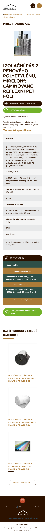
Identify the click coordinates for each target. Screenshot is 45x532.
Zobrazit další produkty (22, 482)
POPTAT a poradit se (17, 110)
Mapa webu (29, 507)
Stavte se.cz (18, 530)
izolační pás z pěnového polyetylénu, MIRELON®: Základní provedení (20, 466)
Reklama (21, 507)
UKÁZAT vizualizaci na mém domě (22, 103)
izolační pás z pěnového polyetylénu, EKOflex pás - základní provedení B (22, 378)
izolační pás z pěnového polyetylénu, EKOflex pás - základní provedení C (22, 422)
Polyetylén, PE (35, 14)
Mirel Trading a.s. (9, 17)
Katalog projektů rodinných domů (14, 528)
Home (6, 14)
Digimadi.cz (34, 518)
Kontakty (14, 507)
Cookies (37, 507)
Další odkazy (27, 530)
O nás (7, 507)
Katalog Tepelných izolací (19, 14)
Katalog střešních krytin (33, 528)
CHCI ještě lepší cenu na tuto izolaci (23, 312)
